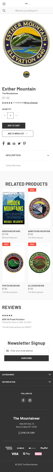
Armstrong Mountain (39, 231)
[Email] (8, 143)
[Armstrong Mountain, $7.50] (39, 208)
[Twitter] (19, 143)
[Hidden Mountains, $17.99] (13, 208)
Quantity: (7, 109)
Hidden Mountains (11, 231)
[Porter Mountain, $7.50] (13, 262)
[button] (30, 103)
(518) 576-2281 (28, 433)
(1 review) (17, 103)
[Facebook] (3, 143)
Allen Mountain (36, 285)
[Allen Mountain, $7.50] (39, 262)
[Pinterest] (24, 143)
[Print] (14, 143)
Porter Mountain (11, 285)
